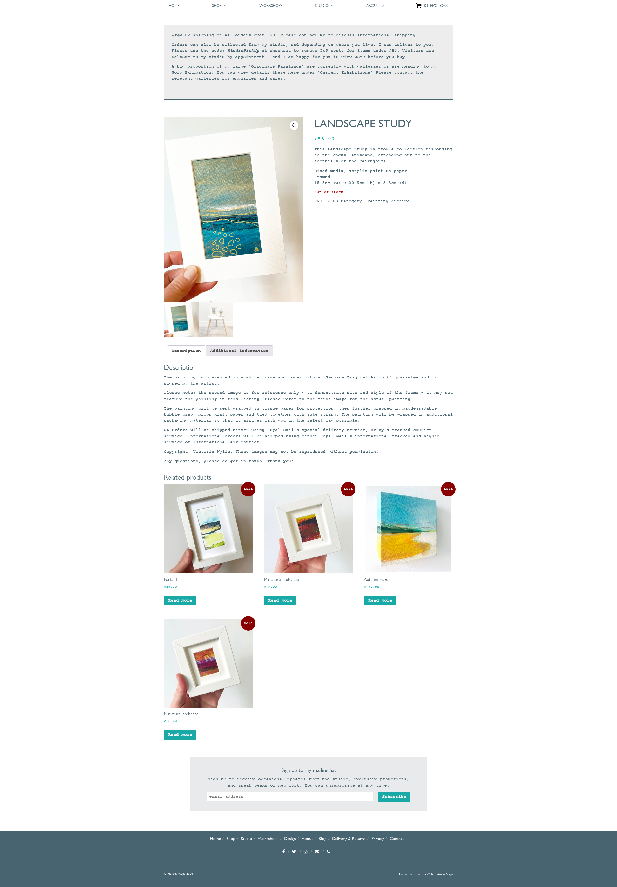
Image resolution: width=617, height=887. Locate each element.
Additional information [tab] (239, 351)
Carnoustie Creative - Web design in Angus (426, 874)
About (372, 5)
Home (174, 5)
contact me (312, 35)
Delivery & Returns (349, 838)
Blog (322, 838)
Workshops (270, 5)
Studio (322, 5)
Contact (397, 838)
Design (290, 838)
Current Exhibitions (345, 72)
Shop (216, 5)
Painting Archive (388, 201)
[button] (294, 125)
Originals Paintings (276, 66)
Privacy (377, 838)
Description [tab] (186, 351)
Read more (180, 600)
